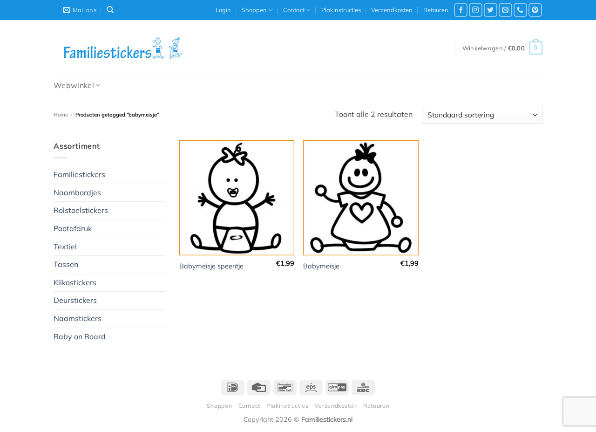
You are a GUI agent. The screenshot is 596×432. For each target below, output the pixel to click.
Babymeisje (321, 266)
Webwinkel (74, 85)
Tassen (66, 264)
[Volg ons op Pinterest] (535, 10)
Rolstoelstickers (81, 210)
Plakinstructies (341, 10)
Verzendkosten (392, 10)
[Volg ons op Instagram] (475, 10)
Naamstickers (78, 318)
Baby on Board (80, 336)
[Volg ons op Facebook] (460, 10)
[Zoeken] (110, 9)
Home (61, 114)
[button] (223, 10)
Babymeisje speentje (211, 266)
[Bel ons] (520, 10)
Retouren (435, 10)
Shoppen (254, 10)
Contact (294, 10)
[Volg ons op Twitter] (490, 10)
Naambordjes (77, 192)
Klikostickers (75, 282)
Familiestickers (79, 174)
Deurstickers (75, 300)
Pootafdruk (73, 228)
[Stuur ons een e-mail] (505, 10)
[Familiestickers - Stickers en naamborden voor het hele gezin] (123, 48)
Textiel (65, 246)
